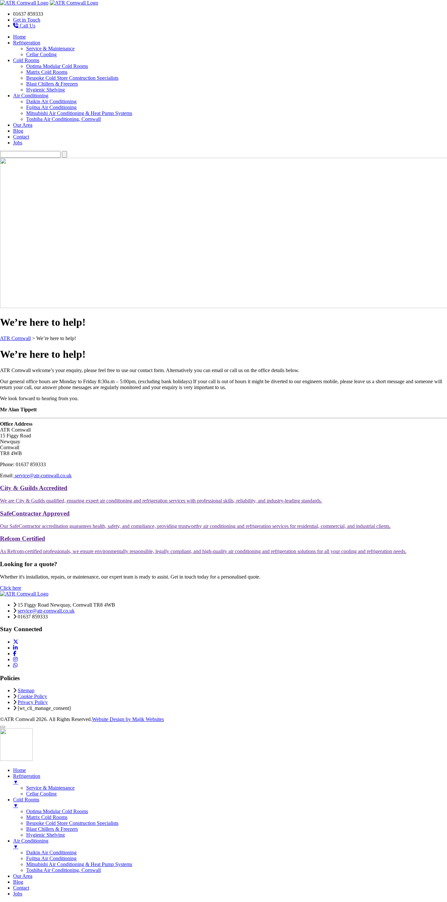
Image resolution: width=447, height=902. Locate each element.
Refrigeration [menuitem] (26, 779)
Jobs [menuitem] (17, 893)
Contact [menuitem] (21, 888)
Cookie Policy (32, 696)
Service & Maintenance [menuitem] (50, 788)
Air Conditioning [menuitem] (30, 843)
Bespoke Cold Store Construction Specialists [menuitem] (72, 823)
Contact (21, 136)
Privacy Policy (33, 702)
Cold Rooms (26, 60)
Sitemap (26, 690)
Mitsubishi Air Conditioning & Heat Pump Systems (79, 113)
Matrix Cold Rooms (46, 72)
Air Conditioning (30, 95)
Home (19, 37)
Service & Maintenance (50, 48)
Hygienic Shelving (45, 89)
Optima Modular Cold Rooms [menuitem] (57, 811)
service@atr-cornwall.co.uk (42, 475)
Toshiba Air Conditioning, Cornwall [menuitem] (63, 870)
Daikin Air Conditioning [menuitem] (51, 852)
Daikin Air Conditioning (51, 101)
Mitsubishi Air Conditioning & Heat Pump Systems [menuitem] (79, 864)
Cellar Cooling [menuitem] (41, 793)
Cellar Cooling (41, 54)
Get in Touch (26, 20)
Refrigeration (26, 42)
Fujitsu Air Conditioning (51, 107)
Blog (18, 131)
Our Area (22, 125)
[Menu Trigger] (2, 727)
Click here (10, 588)
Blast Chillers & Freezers (52, 84)
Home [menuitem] (19, 770)
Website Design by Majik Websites (128, 719)
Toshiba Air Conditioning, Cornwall (63, 119)
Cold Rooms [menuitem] (26, 802)
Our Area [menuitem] (22, 876)
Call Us (26, 25)
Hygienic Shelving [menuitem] (45, 835)
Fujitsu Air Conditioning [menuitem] (51, 858)
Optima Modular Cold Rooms (57, 66)
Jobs (17, 142)
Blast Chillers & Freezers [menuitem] (52, 829)
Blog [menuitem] (18, 882)
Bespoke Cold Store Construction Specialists (72, 78)
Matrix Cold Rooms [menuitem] (46, 817)
